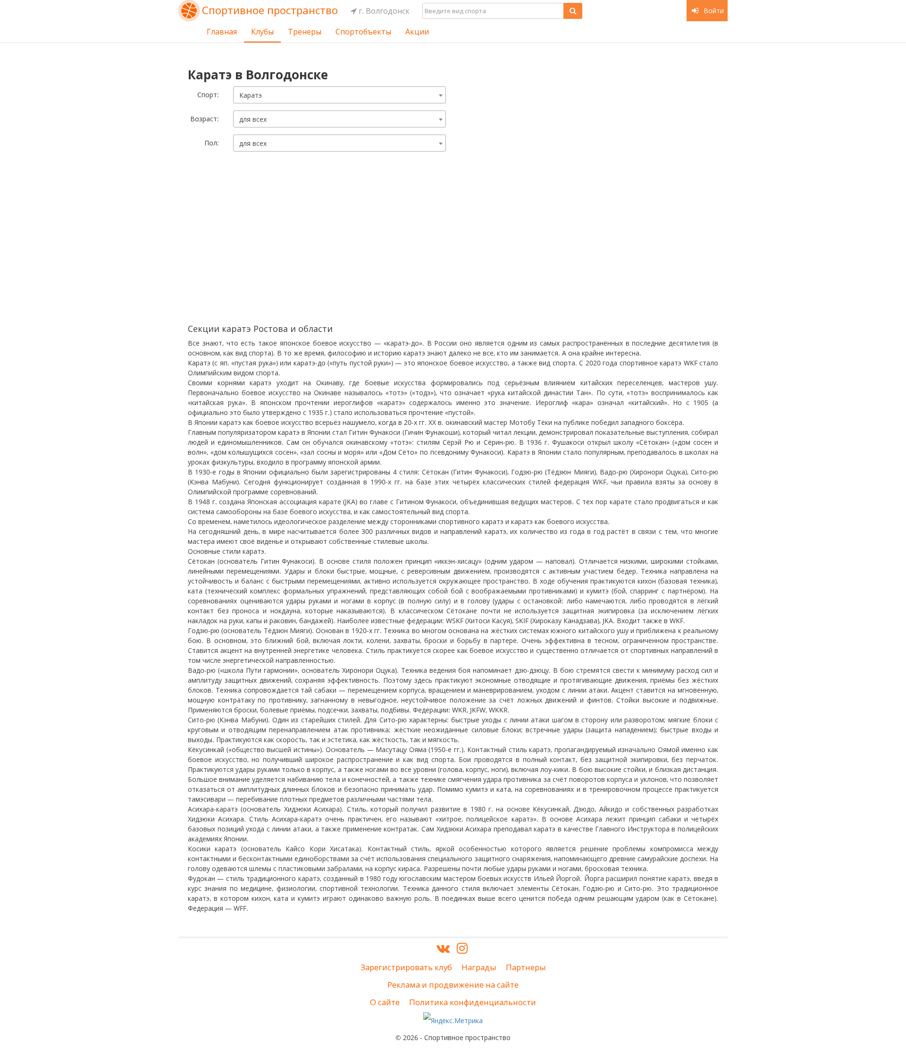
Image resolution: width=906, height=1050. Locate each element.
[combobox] (339, 94)
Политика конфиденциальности (472, 1002)
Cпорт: (208, 94)
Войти (713, 10)
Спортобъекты (363, 31)
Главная (222, 31)
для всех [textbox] (253, 119)
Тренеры (304, 31)
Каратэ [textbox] (250, 95)
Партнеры (526, 967)
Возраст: (204, 118)
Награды (478, 967)
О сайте (385, 1002)
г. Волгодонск (383, 11)
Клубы (262, 31)
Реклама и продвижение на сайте (453, 984)
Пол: (211, 142)
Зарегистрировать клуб (406, 967)
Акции (417, 31)
